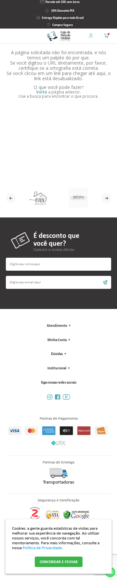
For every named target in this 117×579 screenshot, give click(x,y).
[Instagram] (49, 397)
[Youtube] (66, 397)
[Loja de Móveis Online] (58, 36)
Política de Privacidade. (43, 547)
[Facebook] (57, 397)
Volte (41, 92)
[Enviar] (58, 285)
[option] (38, 198)
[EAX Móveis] (38, 198)
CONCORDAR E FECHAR (59, 561)
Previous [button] (11, 198)
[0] (106, 34)
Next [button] (106, 198)
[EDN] (78, 198)
